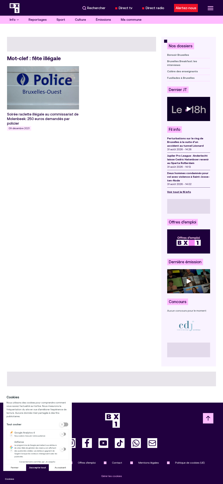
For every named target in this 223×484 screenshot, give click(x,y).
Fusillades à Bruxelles (181, 78)
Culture (80, 19)
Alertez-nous (186, 8)
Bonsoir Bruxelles (178, 55)
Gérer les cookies (111, 476)
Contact (117, 463)
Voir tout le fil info (179, 192)
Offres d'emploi (87, 463)
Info (13, 19)
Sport (60, 19)
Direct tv (125, 8)
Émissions (103, 19)
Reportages (38, 19)
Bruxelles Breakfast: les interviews (182, 63)
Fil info (174, 129)
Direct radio (155, 8)
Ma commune (131, 19)
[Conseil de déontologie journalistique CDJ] (189, 325)
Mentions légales (148, 463)
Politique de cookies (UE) (190, 463)
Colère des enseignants (182, 71)
